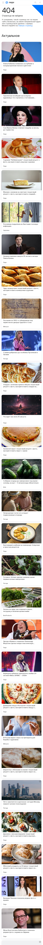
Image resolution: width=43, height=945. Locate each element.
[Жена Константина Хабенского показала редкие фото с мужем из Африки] (21, 923)
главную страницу (25, 26)
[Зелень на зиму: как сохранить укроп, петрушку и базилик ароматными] (21, 602)
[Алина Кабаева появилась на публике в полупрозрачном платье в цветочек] (21, 57)
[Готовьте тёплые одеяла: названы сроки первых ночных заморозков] (21, 570)
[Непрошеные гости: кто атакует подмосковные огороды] (21, 506)
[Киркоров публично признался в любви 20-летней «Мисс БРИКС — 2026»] (21, 667)
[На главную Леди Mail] (11, 2)
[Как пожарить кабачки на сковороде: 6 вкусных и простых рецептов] (21, 538)
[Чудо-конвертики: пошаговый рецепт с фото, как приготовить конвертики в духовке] (21, 281)
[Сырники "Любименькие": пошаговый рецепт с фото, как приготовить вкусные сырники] (21, 153)
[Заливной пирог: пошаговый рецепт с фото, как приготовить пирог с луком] (21, 442)
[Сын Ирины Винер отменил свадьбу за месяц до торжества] (21, 121)
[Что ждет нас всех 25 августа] (21, 410)
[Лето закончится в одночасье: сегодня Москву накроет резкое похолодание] (21, 795)
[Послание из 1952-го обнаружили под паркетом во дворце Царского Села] (21, 314)
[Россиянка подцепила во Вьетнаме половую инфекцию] (21, 217)
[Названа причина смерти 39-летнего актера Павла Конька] (21, 249)
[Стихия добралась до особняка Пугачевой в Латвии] (21, 346)
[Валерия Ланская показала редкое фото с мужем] (21, 891)
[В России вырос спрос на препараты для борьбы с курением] (21, 731)
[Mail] (7, 2)
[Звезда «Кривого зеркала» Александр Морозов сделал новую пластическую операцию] (21, 635)
